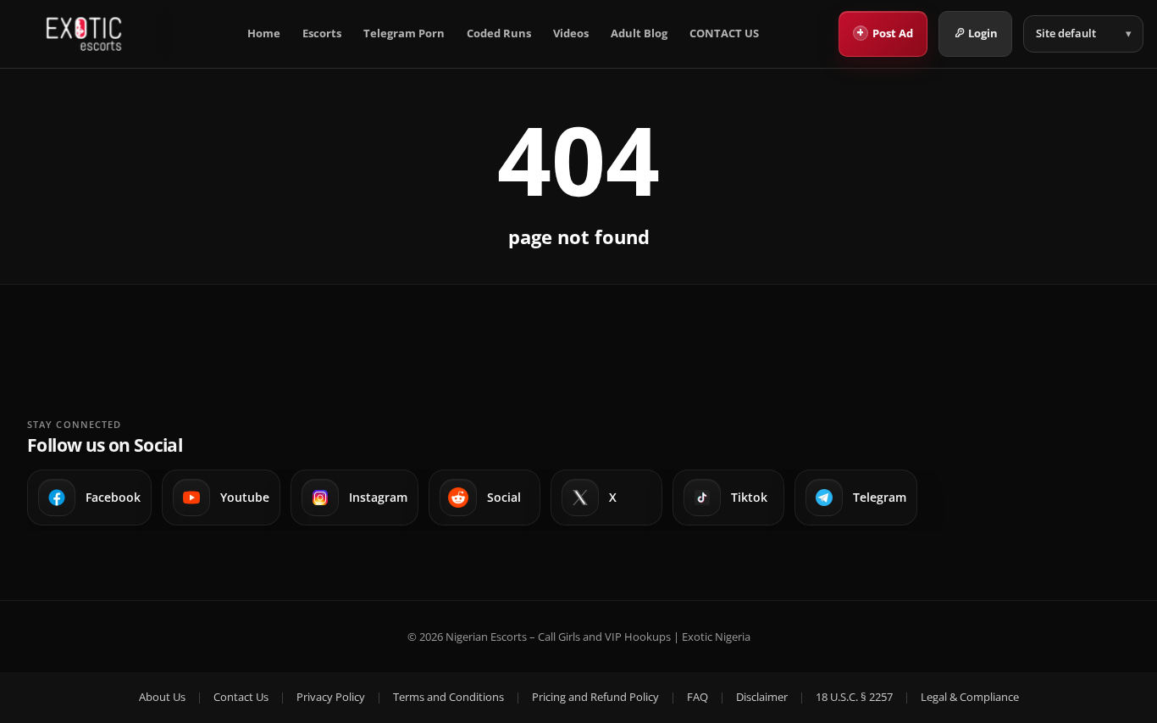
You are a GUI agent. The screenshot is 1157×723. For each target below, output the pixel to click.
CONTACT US (724, 33)
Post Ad (884, 32)
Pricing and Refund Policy (595, 696)
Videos (571, 33)
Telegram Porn (404, 33)
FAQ (697, 696)
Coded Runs (499, 33)
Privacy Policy (330, 696)
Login (983, 33)
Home (263, 33)
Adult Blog (639, 33)
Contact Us (240, 696)
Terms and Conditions (448, 696)
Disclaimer (762, 696)
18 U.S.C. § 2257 (854, 696)
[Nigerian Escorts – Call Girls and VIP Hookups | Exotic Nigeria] (84, 34)
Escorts (321, 33)
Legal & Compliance (970, 696)
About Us (162, 696)
